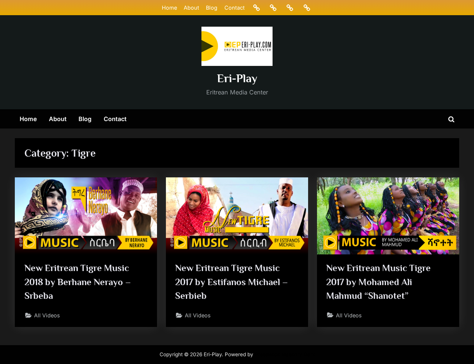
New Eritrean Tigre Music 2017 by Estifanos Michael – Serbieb (231, 281)
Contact (234, 7)
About (191, 7)
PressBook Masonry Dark (285, 354)
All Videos (47, 315)
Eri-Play (237, 78)
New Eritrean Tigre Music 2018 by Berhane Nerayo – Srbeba (77, 281)
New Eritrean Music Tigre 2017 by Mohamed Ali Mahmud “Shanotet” (378, 281)
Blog (211, 7)
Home (169, 7)
